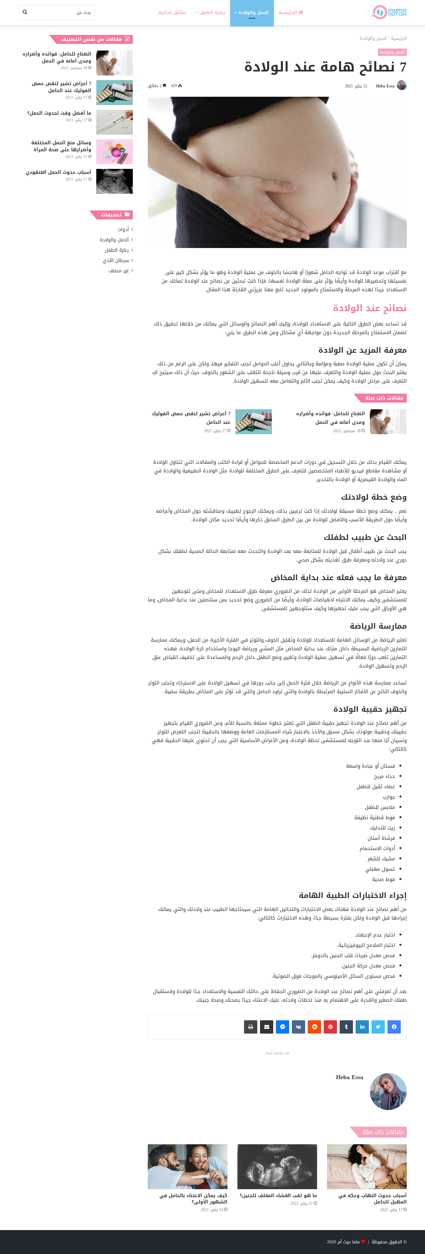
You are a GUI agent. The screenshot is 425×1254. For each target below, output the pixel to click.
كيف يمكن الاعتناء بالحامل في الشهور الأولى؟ (193, 1198)
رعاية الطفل (212, 12)
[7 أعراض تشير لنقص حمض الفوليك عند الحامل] (253, 421)
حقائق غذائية (172, 12)
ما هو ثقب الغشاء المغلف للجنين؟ (278, 1195)
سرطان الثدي (116, 260)
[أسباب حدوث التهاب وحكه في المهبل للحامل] (367, 1166)
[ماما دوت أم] (388, 12)
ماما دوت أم (349, 1242)
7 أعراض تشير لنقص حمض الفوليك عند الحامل (191, 418)
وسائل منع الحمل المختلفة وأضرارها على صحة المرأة (61, 146)
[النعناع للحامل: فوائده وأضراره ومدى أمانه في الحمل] (388, 421)
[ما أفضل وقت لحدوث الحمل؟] (114, 122)
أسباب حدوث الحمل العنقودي (58, 172)
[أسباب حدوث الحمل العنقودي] (114, 181)
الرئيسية (288, 12)
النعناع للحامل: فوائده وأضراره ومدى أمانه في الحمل (330, 418)
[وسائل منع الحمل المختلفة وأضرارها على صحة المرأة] (114, 151)
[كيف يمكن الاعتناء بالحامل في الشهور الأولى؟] (187, 1166)
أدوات (123, 229)
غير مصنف (119, 270)
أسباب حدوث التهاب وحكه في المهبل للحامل (372, 1198)
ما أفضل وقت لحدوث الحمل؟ (59, 113)
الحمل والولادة (253, 12)
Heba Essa (385, 86)
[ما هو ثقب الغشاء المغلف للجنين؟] (277, 1166)
